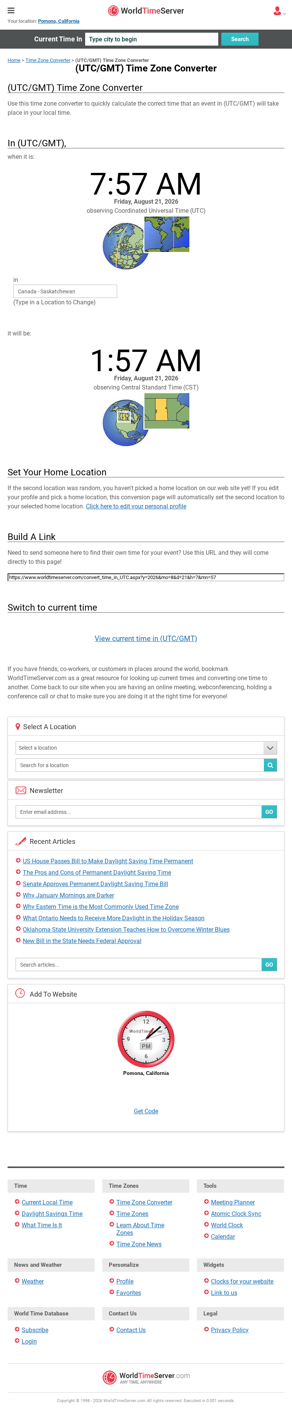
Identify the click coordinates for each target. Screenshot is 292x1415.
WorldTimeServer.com (146, 10)
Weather (33, 1281)
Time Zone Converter (47, 60)
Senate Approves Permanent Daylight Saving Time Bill (95, 884)
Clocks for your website (242, 1281)
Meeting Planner (233, 1202)
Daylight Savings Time (52, 1213)
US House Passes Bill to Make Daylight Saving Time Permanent (108, 861)
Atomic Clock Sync (236, 1213)
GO (269, 812)
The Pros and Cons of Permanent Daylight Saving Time (97, 872)
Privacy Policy (230, 1330)
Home (14, 60)
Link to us (224, 1292)
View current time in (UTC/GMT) (146, 638)
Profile (124, 1281)
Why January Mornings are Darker (68, 895)
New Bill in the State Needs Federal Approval (82, 941)
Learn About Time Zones (140, 1229)
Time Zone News (139, 1244)
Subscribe (35, 1330)
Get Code (146, 1111)
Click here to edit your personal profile (136, 506)
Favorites (128, 1292)
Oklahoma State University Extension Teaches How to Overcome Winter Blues (126, 929)
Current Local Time (47, 1202)
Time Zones (132, 1213)
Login (29, 1341)
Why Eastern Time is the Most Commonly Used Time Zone (101, 906)
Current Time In (58, 39)
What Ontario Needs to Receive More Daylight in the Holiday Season (114, 918)
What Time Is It (42, 1225)
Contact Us (131, 1330)
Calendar (223, 1236)
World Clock (227, 1225)
